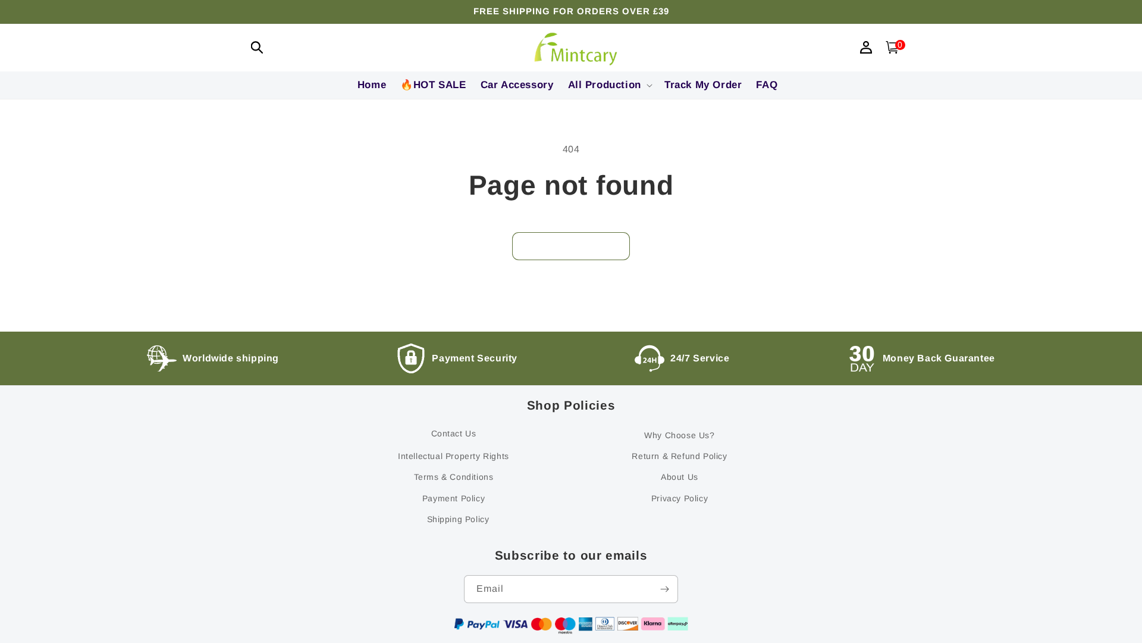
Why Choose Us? (679, 435)
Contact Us (453, 433)
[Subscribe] (664, 589)
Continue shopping (571, 246)
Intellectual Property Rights (453, 456)
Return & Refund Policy (679, 456)
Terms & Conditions (454, 477)
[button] (257, 47)
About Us (679, 477)
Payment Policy (453, 498)
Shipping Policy (458, 519)
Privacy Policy (679, 498)
